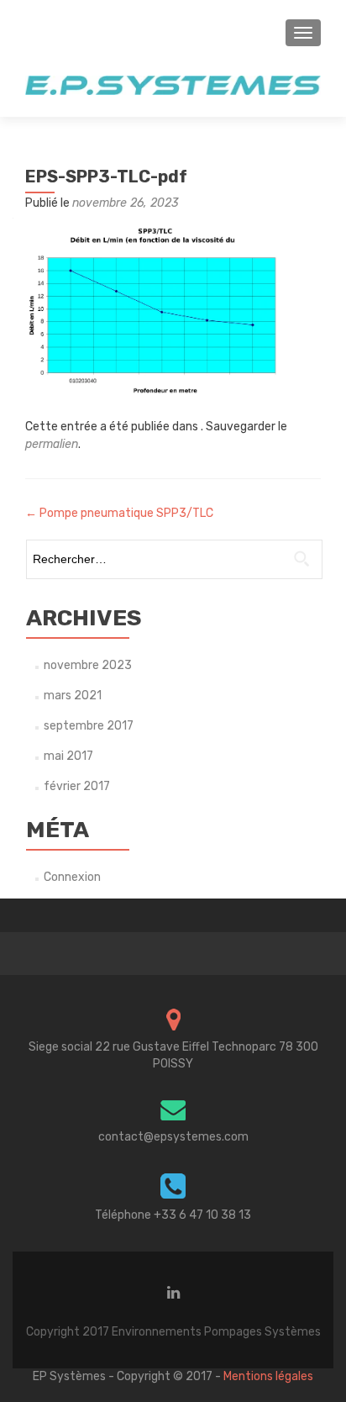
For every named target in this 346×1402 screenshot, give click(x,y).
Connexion (72, 877)
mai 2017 (68, 756)
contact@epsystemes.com (173, 1137)
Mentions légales (268, 1376)
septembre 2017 (89, 726)
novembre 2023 (88, 665)
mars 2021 (73, 695)
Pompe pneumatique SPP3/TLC (119, 513)
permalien (51, 444)
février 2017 (77, 786)
